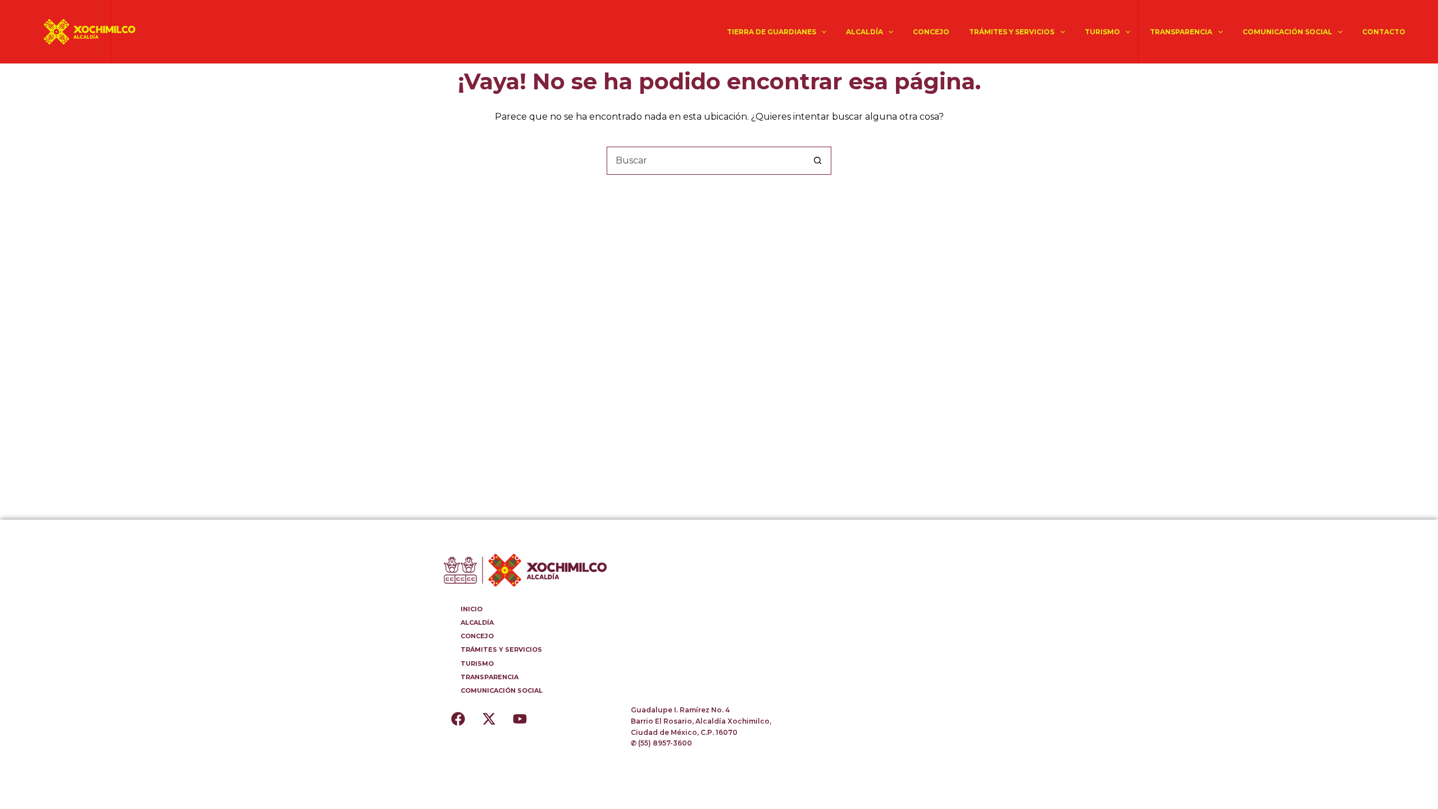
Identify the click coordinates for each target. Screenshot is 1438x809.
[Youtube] (520, 719)
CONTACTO (1383, 32)
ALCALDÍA (864, 32)
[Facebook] (458, 719)
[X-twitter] (489, 719)
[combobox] (705, 161)
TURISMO (1102, 32)
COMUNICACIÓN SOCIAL (1287, 32)
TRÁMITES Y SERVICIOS (1011, 32)
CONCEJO (931, 32)
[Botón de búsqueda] (817, 160)
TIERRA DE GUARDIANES (771, 32)
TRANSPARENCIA (1181, 32)
